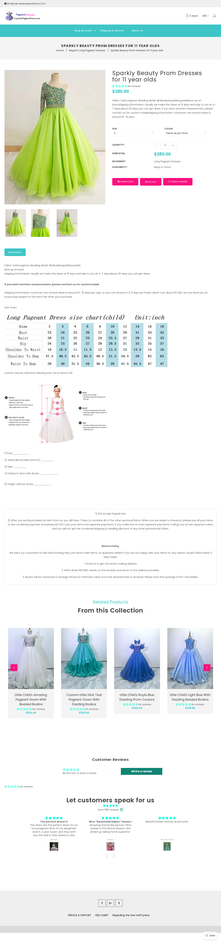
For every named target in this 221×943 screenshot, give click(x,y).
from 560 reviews (108, 809)
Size (114, 128)
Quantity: (118, 144)
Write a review (141, 771)
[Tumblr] (119, 903)
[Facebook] (102, 903)
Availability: (119, 167)
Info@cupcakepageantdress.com (26, 3)
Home (60, 50)
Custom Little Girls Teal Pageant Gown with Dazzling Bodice (84, 699)
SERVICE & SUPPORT (79, 915)
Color (168, 128)
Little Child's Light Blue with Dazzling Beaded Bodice (190, 697)
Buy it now (150, 181)
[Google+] (110, 903)
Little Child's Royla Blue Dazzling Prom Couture (137, 697)
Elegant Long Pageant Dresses (87, 50)
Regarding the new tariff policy (131, 915)
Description (15, 252)
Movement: (119, 161)
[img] (110, 806)
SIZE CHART (101, 915)
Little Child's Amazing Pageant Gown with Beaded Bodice (31, 699)
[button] (119, 86)
